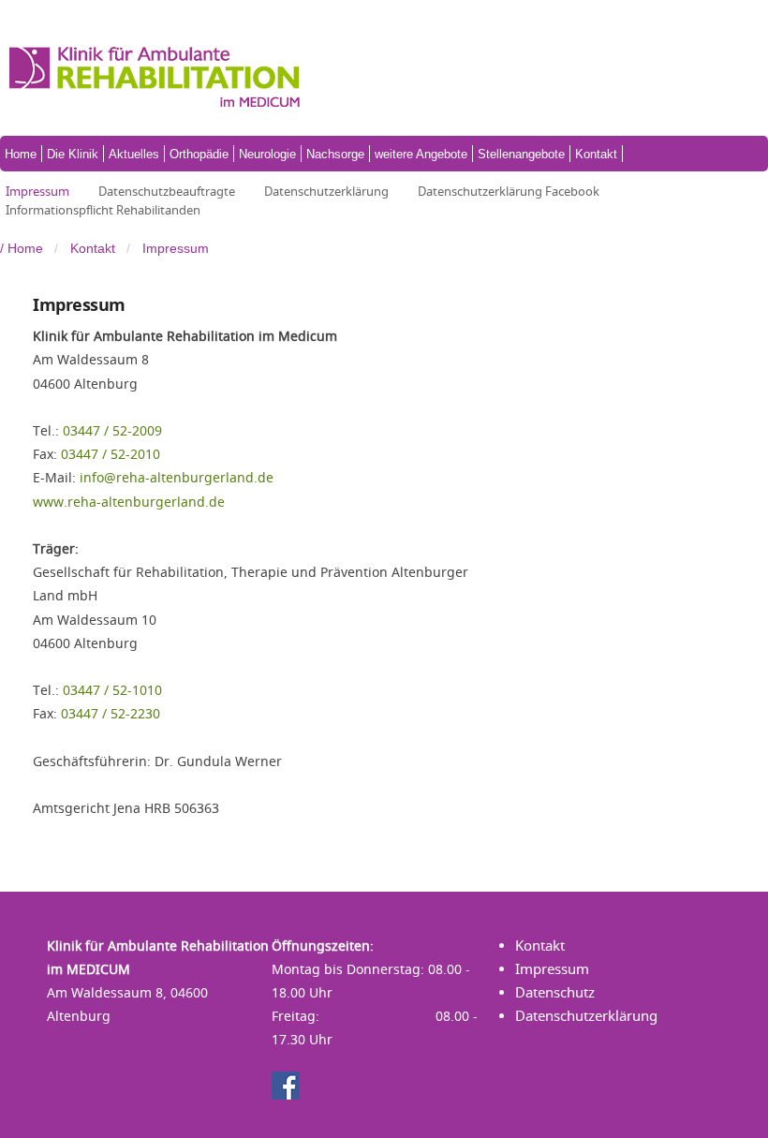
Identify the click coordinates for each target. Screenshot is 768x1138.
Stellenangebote (521, 154)
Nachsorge (335, 154)
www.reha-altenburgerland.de (129, 501)
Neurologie (267, 154)
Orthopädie (199, 154)
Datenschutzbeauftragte (166, 191)
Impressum (37, 191)
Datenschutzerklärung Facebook (508, 191)
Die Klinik (72, 154)
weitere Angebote (421, 154)
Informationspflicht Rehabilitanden (103, 209)
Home (21, 154)
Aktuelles (134, 154)
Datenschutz (555, 992)
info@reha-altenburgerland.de (176, 477)
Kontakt (596, 154)
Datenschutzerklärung (326, 191)
